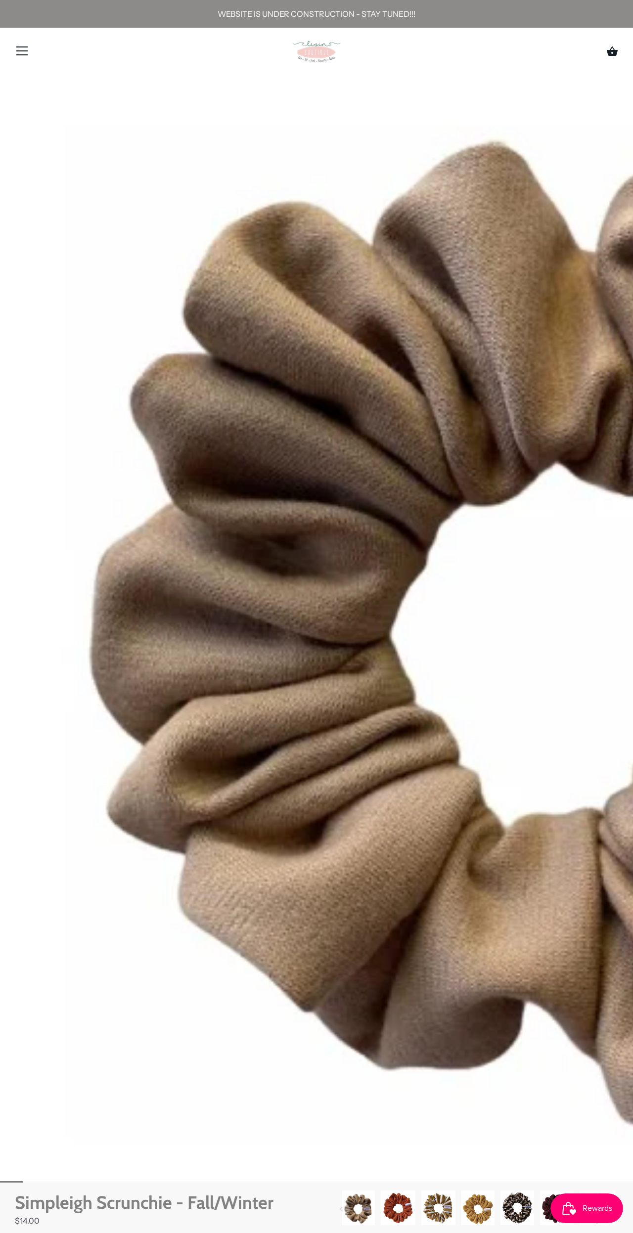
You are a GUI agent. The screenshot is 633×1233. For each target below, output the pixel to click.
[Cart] (612, 51)
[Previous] (341, 1209)
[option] (358, 1209)
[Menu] (22, 53)
